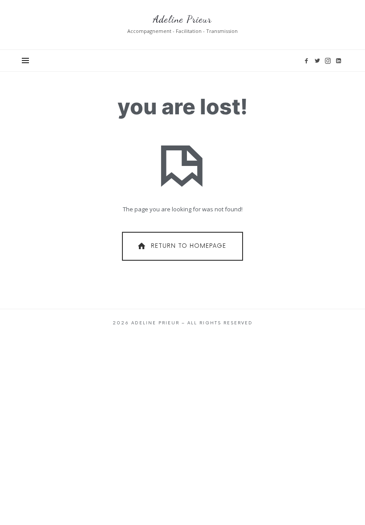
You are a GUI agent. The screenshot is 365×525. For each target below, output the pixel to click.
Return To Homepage (188, 246)
